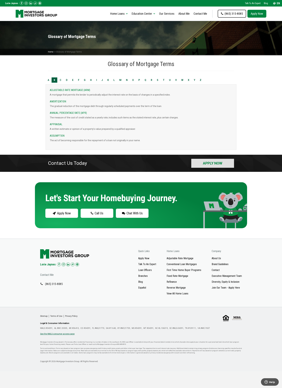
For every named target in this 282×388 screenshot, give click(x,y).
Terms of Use (56, 316)
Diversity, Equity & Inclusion (225, 281)
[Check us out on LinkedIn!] (30, 3)
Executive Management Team (227, 275)
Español (142, 287)
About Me (184, 13)
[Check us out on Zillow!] (35, 3)
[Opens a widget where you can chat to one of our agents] (270, 382)
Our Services (166, 13)
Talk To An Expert (253, 3)
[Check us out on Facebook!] (21, 3)
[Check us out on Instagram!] (26, 3)
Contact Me (200, 13)
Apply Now (257, 13)
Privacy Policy (71, 316)
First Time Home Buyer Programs (184, 270)
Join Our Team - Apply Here (226, 287)
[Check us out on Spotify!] (77, 264)
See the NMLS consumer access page (57, 334)
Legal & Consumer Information (54, 323)
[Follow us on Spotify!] (40, 3)
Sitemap (43, 316)
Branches (143, 275)
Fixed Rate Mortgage (177, 275)
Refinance (172, 281)
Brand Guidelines (220, 264)
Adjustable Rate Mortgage (180, 258)
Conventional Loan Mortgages (182, 264)
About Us (216, 258)
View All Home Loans (177, 293)
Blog (266, 3)
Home (50, 52)
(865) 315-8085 (54, 284)
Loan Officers (145, 270)
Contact (216, 270)
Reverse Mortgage (176, 287)
